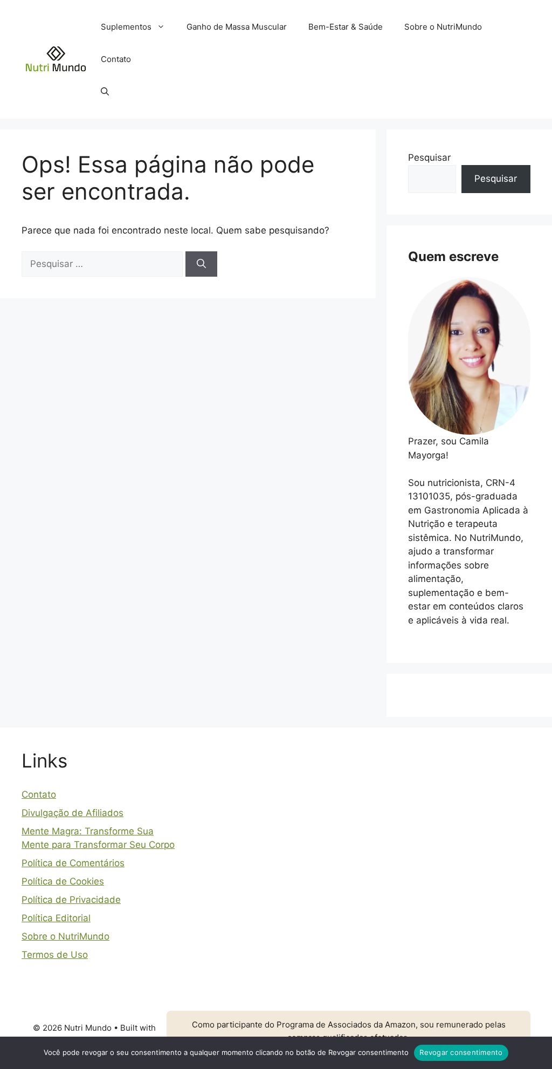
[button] (105, 92)
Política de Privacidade (71, 899)
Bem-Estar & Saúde (345, 27)
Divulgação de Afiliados (72, 812)
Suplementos (126, 27)
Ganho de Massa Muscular (237, 27)
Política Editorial (56, 918)
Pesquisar (429, 157)
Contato (116, 59)
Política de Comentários (73, 863)
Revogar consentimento (460, 1052)
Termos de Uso (55, 954)
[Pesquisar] (201, 264)
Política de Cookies (63, 881)
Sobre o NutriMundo (443, 27)
